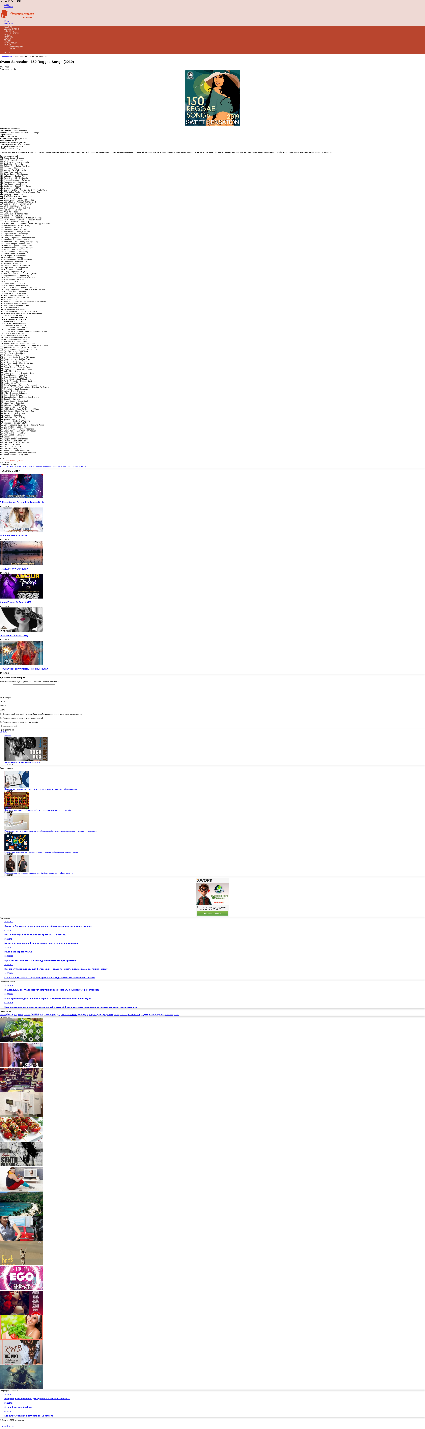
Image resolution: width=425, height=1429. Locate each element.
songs (16, 460)
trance (81, 1014)
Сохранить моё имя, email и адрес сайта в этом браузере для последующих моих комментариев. (42, 714)
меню (121, 1015)
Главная (3, 56)
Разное (7, 45)
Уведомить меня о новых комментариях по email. (23, 718)
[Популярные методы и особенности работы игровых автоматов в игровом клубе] (16, 808)
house (34, 1014)
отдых (144, 1014)
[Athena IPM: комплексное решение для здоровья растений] (21, 1042)
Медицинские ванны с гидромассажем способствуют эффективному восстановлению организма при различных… (51, 831)
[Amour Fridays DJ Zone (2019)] (21, 598)
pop (59, 1015)
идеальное (108, 1015)
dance (9, 1014)
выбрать (93, 1014)
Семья (7, 41)
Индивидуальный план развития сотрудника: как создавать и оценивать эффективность (40, 789)
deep (15, 1015)
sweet (21, 460)
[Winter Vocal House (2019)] (21, 531)
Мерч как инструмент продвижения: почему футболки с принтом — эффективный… (38, 873)
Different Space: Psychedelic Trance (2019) (22, 502)
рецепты (176, 1015)
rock (63, 1015)
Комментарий (6, 698)
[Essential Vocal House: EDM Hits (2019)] (21, 1067)
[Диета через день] (21, 1339)
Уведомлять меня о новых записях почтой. (20, 722)
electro (20, 1015)
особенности (134, 1014)
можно (125, 1015)
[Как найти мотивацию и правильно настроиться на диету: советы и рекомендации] (21, 1190)
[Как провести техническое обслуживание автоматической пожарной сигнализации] (21, 1116)
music (48, 1014)
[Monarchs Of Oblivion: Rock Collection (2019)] (21, 1389)
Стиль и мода (10, 43)
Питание (8, 37)
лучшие (116, 1015)
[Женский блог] (17, 17)
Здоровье (9, 31)
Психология (14, 33)
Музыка (12, 49)
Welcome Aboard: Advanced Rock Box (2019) (22, 762)
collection (3, 1015)
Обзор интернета (16, 47)
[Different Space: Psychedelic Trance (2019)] (21, 498)
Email (3, 706)
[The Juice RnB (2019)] (21, 1364)
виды (86, 1015)
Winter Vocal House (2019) (13, 535)
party (55, 1014)
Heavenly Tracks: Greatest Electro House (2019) (24, 669)
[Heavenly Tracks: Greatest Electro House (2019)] (21, 665)
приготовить (169, 1015)
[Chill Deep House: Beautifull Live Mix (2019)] (21, 1265)
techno (73, 1014)
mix (41, 1014)
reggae (3, 460)
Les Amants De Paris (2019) (14, 635)
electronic (27, 1015)
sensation (10, 460)
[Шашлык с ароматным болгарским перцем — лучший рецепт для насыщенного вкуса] (21, 1141)
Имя (2, 702)
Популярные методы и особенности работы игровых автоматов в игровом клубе (37, 810)
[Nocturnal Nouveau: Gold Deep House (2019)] (21, 1314)
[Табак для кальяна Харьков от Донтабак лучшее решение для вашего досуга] (21, 1091)
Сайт (2, 710)
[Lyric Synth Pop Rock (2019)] (21, 1166)
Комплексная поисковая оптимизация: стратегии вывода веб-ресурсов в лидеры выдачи (41, 852)
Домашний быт (11, 29)
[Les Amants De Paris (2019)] (21, 631)
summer (67, 1015)
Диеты (7, 39)
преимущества (157, 1014)
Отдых (7, 35)
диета (100, 1014)
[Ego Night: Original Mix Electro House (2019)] (21, 1290)
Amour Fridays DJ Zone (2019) (15, 602)
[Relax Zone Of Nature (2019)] (21, 564)
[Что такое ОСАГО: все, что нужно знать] (21, 1240)
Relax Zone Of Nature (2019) (14, 569)
